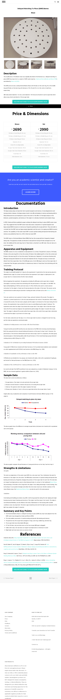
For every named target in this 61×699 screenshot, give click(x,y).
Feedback (7, 624)
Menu (31, 106)
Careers (7, 626)
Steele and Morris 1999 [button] (51, 79)
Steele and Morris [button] (40, 79)
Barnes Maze (53, 482)
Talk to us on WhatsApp (38, 635)
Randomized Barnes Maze (22, 489)
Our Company (8, 617)
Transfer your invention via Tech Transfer (43, 631)
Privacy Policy (8, 631)
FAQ (6, 621)
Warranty (7, 628)
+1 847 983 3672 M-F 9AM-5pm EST (41, 640)
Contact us (35, 645)
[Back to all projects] (30, 577)
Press (6, 619)
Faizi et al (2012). (15, 81)
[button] (58, 2)
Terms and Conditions (11, 633)
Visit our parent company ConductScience (43, 626)
